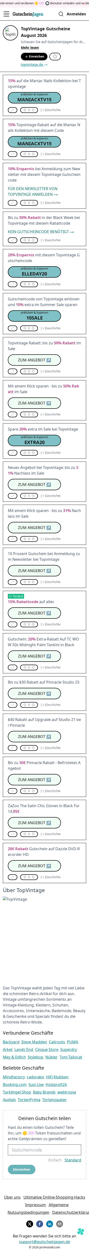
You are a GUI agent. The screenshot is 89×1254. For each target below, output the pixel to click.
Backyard (11, 1042)
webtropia (66, 1092)
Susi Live (36, 1084)
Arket (8, 1049)
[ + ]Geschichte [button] (51, 110)
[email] (59, 1223)
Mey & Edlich (14, 1057)
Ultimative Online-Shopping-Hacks (54, 1197)
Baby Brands (44, 1092)
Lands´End (23, 1049)
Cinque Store (46, 1049)
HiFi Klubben (57, 1077)
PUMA (72, 1042)
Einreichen (36, 56)
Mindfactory (14, 1077)
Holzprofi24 (56, 1084)
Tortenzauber (54, 1099)
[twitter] (29, 1223)
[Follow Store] (55, 56)
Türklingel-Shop (17, 1092)
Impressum (35, 1204)
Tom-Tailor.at (71, 1057)
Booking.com (15, 1084)
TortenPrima (29, 1099)
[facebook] (39, 1223)
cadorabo (35, 1077)
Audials (9, 1099)
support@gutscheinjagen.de (44, 1241)
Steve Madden (34, 1042)
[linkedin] (49, 1223)
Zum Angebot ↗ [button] (34, 360)
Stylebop (35, 1057)
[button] (34, 97)
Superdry (68, 1049)
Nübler (51, 1057)
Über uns (12, 1197)
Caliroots (57, 1042)
